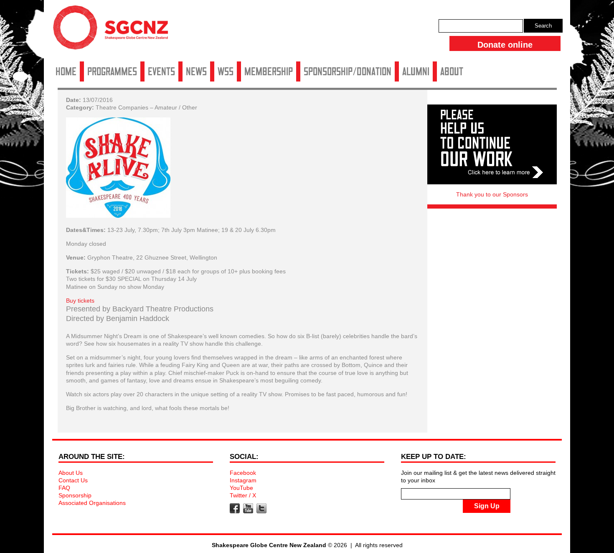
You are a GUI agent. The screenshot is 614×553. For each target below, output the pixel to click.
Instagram (243, 480)
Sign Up (487, 506)
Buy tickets (80, 300)
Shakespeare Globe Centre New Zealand (115, 30)
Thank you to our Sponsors (492, 194)
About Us (70, 472)
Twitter (261, 508)
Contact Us (73, 480)
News (196, 71)
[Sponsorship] (492, 144)
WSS (225, 71)
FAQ (64, 487)
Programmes (112, 71)
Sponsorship (74, 495)
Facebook (243, 472)
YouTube (241, 487)
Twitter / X (243, 495)
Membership (268, 71)
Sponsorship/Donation (347, 71)
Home (66, 71)
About (451, 71)
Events (161, 71)
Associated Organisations (92, 502)
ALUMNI (415, 71)
